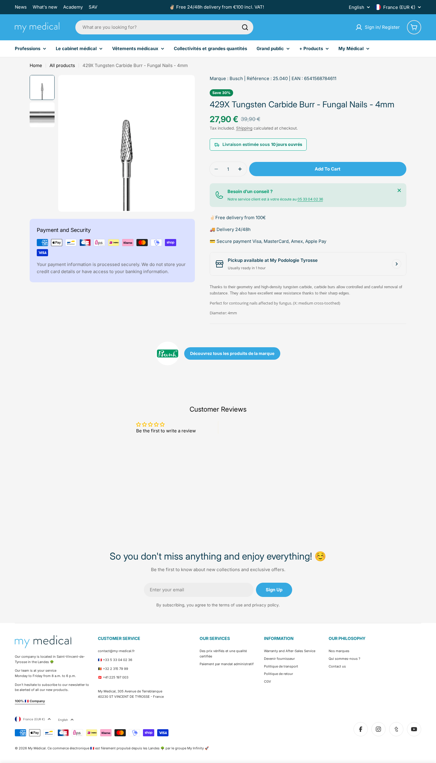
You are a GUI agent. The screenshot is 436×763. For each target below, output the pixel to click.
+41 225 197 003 (115, 677)
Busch (236, 78)
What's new (45, 7)
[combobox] (164, 27)
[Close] (399, 190)
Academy (73, 7)
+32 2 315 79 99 (115, 669)
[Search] (245, 27)
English (356, 7)
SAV (93, 7)
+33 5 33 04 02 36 (117, 660)
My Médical (37, 748)
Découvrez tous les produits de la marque (232, 353)
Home (36, 65)
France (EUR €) (399, 7)
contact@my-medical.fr (116, 651)
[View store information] (396, 264)
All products (62, 65)
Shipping (244, 128)
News (21, 7)
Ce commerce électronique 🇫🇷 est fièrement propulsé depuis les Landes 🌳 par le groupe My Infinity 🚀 (128, 748)
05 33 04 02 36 (310, 199)
